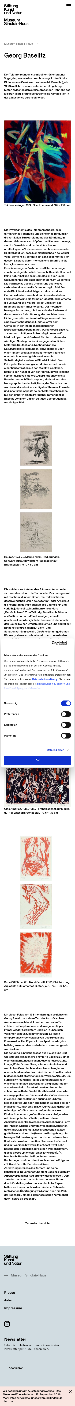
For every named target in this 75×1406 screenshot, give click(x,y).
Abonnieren (16, 1368)
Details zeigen (55, 749)
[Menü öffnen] (68, 5)
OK (38, 760)
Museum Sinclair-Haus (18, 44)
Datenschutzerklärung (45, 679)
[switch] (66, 714)
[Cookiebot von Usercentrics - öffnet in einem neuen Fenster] (55, 643)
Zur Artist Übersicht (37, 1223)
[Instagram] (7, 1324)
